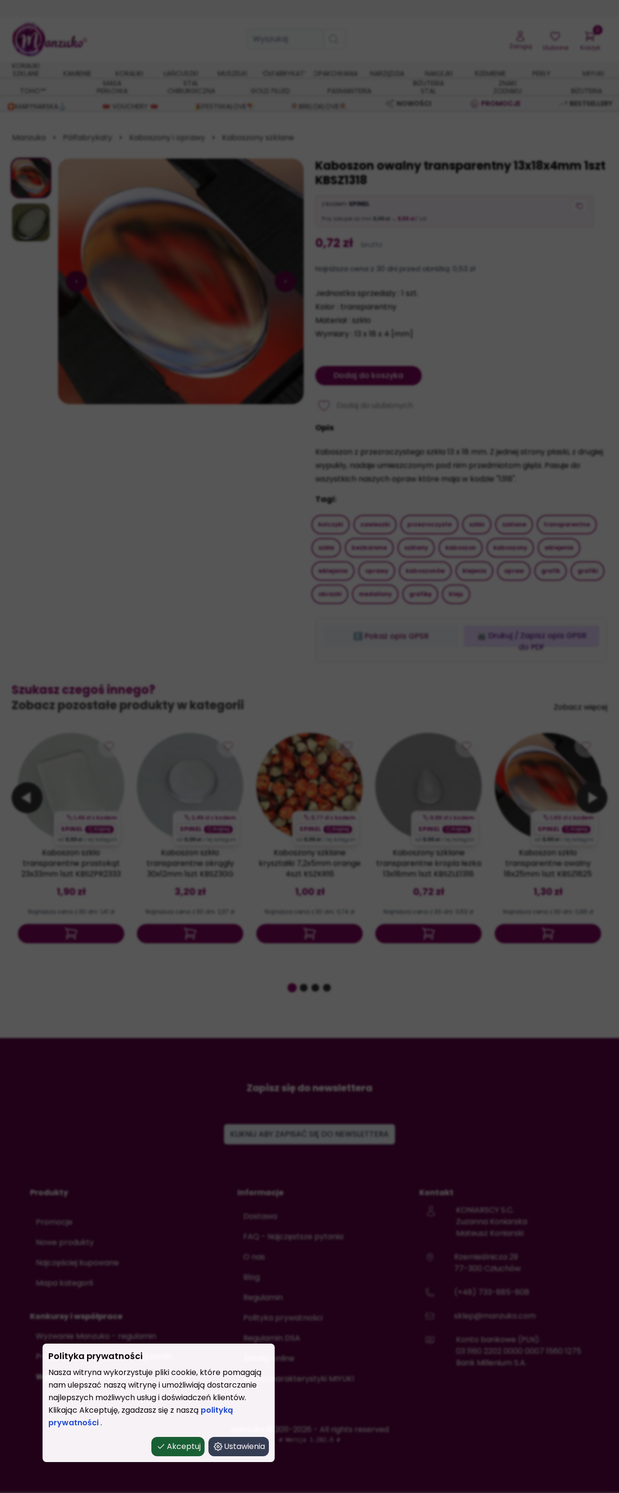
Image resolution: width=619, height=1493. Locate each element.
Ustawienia (244, 1446)
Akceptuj (184, 1446)
